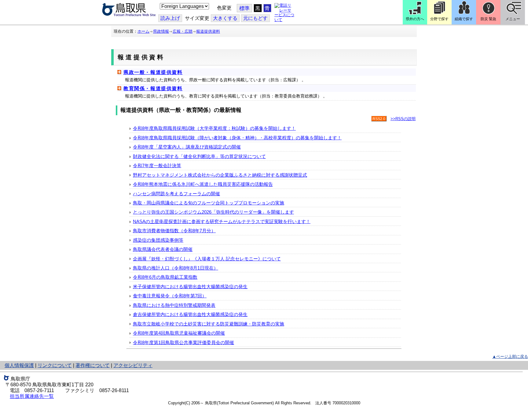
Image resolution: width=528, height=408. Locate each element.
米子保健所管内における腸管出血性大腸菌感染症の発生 (190, 286)
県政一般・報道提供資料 (153, 72)
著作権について (92, 365)
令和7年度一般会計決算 (157, 165)
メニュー (512, 19)
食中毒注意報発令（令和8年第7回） (170, 295)
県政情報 (161, 31)
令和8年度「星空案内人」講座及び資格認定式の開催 (187, 146)
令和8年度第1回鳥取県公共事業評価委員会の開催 (183, 342)
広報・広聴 (183, 31)
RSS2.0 (378, 119)
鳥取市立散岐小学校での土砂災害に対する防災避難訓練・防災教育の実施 (208, 323)
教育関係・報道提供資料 (153, 88)
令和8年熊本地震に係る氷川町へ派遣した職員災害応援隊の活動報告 (203, 184)
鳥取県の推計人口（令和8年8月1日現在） (175, 267)
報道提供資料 (208, 31)
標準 (244, 8)
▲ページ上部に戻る (510, 356)
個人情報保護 (19, 365)
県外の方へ (415, 19)
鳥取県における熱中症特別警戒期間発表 (174, 305)
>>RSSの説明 (403, 118)
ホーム (143, 31)
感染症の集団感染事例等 (158, 240)
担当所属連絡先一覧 (32, 396)
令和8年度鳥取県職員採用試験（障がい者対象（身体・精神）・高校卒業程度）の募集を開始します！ (237, 137)
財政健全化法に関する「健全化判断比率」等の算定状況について (199, 156)
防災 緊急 (488, 19)
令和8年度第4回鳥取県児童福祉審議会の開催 (179, 333)
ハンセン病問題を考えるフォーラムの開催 (176, 193)
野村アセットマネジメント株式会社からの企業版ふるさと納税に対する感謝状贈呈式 (220, 175)
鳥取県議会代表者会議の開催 (163, 249)
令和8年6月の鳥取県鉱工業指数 (165, 277)
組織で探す (464, 19)
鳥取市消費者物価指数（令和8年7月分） (174, 230)
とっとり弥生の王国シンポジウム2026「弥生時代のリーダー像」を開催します (213, 212)
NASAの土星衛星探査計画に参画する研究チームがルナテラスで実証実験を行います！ (221, 221)
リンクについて (55, 365)
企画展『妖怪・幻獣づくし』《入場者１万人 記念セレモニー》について (207, 258)
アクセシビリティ (132, 365)
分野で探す (439, 19)
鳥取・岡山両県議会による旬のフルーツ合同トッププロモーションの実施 (208, 202)
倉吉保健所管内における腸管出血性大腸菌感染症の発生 (190, 314)
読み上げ (170, 18)
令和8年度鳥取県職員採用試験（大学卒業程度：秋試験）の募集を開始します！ (214, 128)
